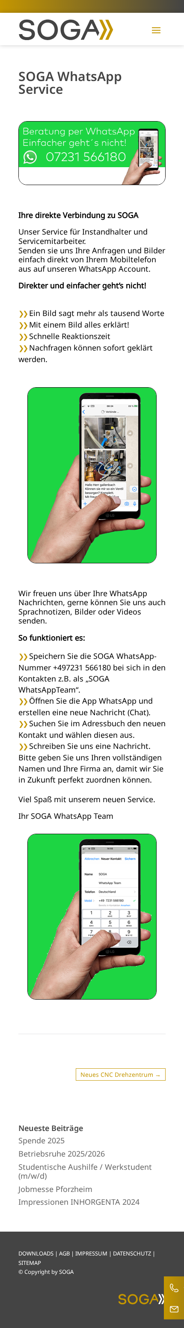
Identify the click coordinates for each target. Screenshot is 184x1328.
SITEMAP (29, 1263)
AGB (64, 1253)
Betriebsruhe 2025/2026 (61, 1153)
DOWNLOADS (35, 1253)
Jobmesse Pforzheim (55, 1189)
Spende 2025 (41, 1140)
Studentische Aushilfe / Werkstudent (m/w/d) (85, 1171)
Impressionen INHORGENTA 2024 (78, 1202)
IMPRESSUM (91, 1253)
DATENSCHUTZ (132, 1253)
